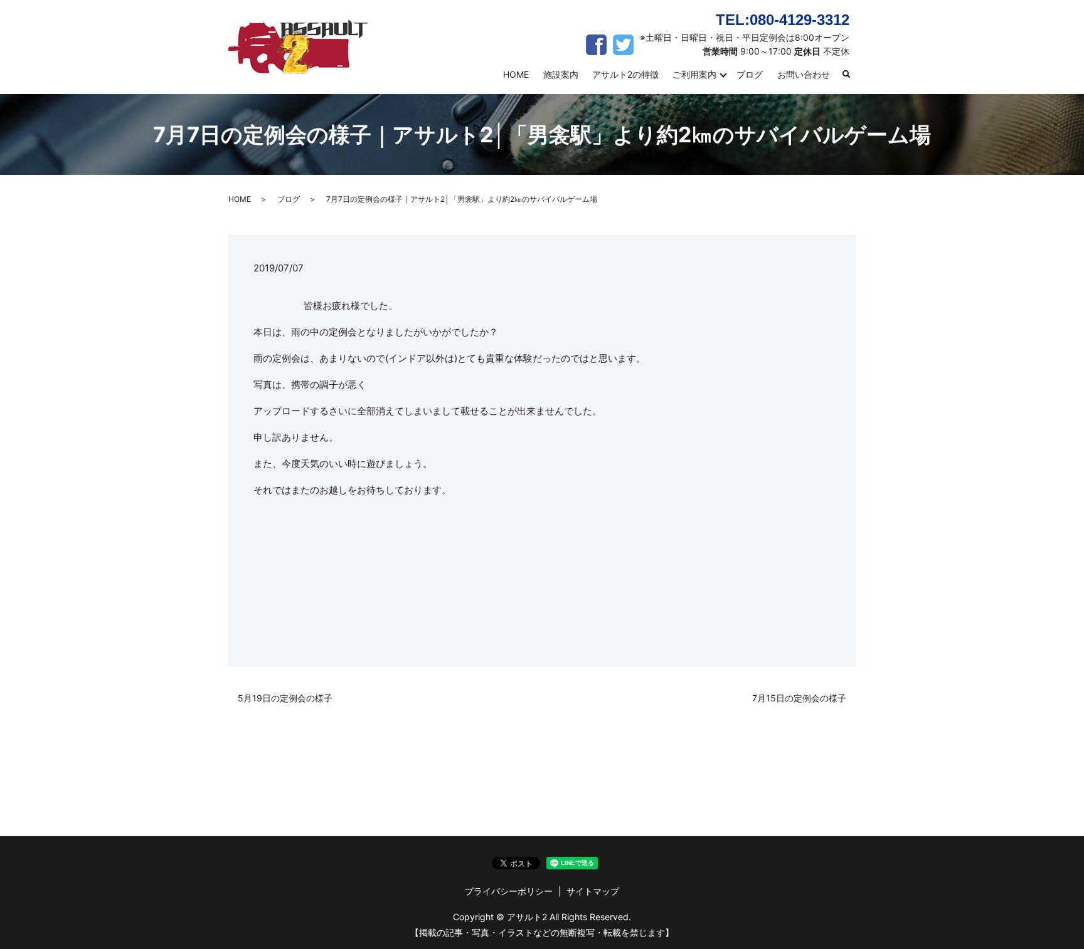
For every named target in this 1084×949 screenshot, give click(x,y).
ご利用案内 (694, 74)
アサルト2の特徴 (625, 74)
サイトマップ (592, 891)
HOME (516, 74)
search (852, 75)
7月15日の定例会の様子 (799, 698)
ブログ (749, 74)
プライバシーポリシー (509, 891)
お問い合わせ (803, 74)
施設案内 (560, 74)
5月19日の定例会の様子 (285, 698)
